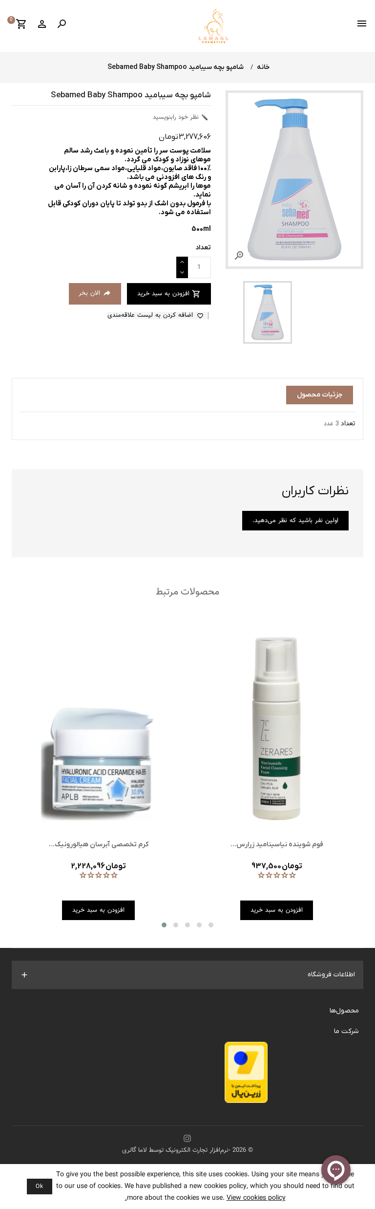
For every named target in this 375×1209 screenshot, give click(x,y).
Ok (39, 1186)
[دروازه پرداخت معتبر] (246, 1075)
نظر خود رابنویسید (180, 117)
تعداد (348, 423)
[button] (164, 925)
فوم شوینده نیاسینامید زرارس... (276, 844)
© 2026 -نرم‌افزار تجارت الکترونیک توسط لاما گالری (187, 1150)
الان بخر (95, 293)
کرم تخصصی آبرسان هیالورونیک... (98, 844)
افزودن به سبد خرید (169, 294)
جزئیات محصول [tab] (319, 394)
